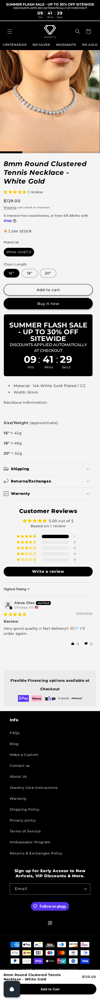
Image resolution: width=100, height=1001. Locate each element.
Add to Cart (50, 989)
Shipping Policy (25, 809)
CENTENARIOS (15, 45)
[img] (15, 614)
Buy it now (48, 303)
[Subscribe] (84, 889)
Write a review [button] (48, 571)
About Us (18, 776)
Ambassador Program (30, 842)
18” (30, 273)
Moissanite (66, 45)
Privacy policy (23, 820)
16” (11, 273)
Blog (14, 744)
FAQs (14, 733)
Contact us (20, 765)
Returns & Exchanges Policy (36, 853)
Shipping (10, 207)
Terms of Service (25, 831)
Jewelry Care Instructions (34, 787)
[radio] (19, 252)
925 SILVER (41, 45)
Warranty (18, 798)
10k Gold (90, 45)
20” (48, 273)
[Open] (12, 989)
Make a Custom (24, 755)
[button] (9, 31)
